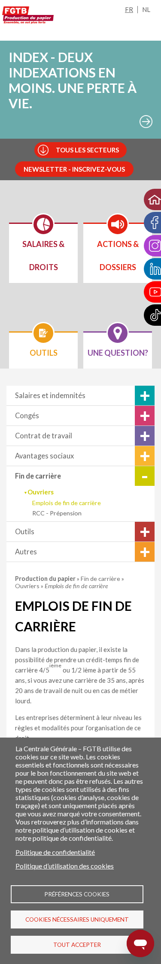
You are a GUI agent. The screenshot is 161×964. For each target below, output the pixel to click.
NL (146, 9)
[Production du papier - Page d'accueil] (28, 16)
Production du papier (46, 578)
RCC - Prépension (57, 513)
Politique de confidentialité (55, 852)
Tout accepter (77, 944)
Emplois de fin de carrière (66, 502)
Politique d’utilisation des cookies (64, 866)
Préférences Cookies (76, 894)
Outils (24, 531)
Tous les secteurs (87, 150)
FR (129, 9)
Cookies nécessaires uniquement (77, 919)
